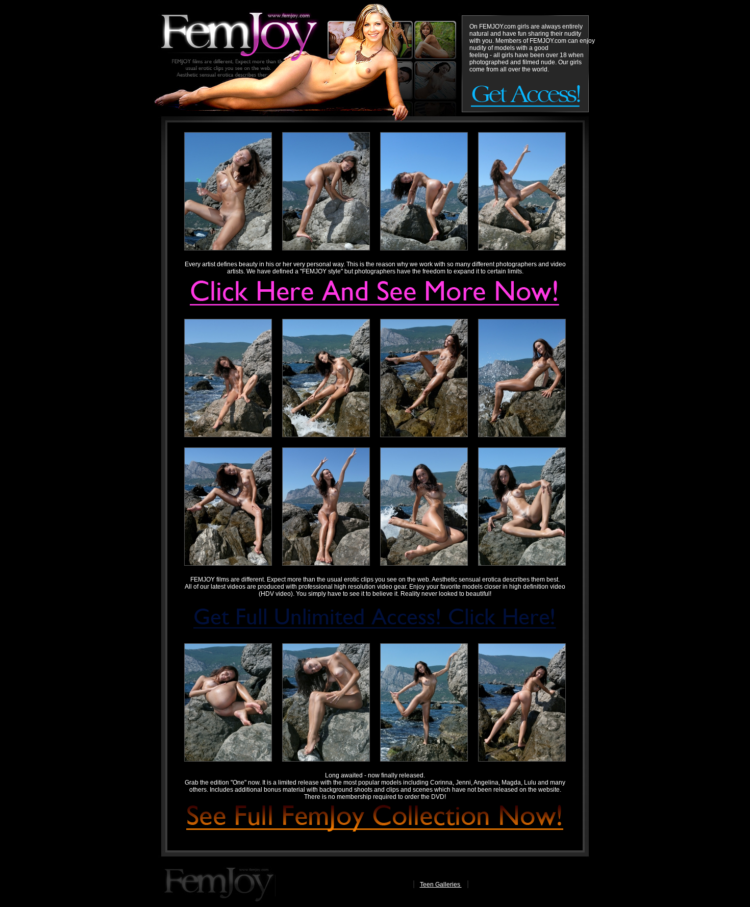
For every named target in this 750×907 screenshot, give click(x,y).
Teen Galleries (441, 884)
